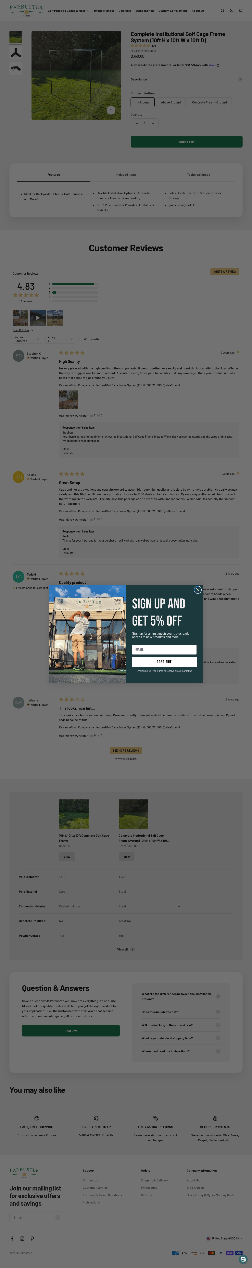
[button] (243, 1259)
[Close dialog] (197, 589)
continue (164, 662)
